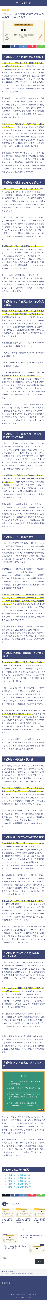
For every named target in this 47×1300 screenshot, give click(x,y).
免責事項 (31, 1294)
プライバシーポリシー (19, 1294)
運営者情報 (6, 1283)
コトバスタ (23, 3)
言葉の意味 (5, 10)
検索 (5, 1258)
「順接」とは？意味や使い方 (19, 1178)
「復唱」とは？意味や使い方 (19, 1184)
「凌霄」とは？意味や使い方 (19, 1181)
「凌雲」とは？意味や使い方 (19, 1187)
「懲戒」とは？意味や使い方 (19, 1175)
